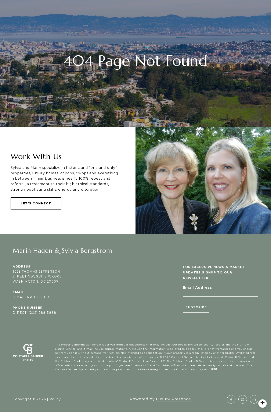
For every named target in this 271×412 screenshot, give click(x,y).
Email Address (197, 288)
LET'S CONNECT (36, 203)
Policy (55, 399)
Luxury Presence (173, 399)
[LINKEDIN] (254, 399)
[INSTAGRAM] (242, 399)
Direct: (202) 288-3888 (34, 313)
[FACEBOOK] (231, 399)
